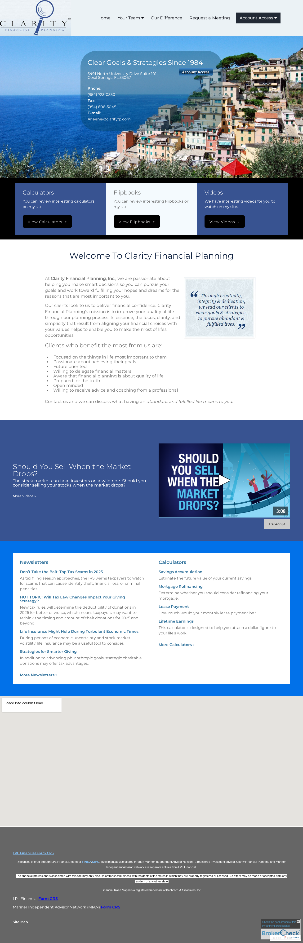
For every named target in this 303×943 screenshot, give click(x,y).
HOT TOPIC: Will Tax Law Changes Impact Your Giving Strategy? (72, 599)
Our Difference (166, 18)
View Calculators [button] (45, 222)
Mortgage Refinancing (181, 586)
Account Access (256, 18)
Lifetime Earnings (176, 621)
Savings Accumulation (180, 572)
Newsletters (34, 562)
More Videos (24, 496)
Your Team (129, 18)
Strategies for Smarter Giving (48, 651)
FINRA (86, 861)
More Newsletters (39, 675)
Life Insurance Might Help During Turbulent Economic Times (79, 631)
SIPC (95, 861)
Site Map (20, 922)
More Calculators (177, 644)
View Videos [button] (222, 222)
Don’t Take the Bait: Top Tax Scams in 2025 (61, 572)
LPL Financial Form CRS (33, 853)
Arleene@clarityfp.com (109, 119)
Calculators (172, 562)
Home (104, 18)
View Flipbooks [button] (134, 222)
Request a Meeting (209, 18)
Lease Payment (174, 606)
